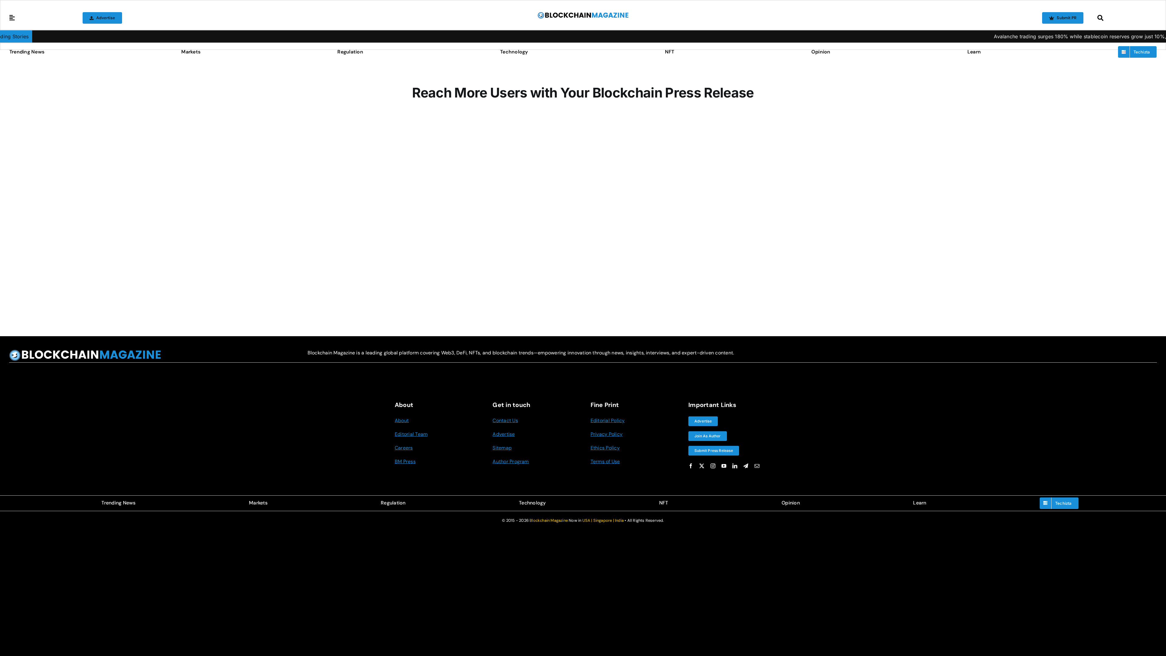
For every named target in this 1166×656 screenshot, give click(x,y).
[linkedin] (734, 465)
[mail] (757, 465)
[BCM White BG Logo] (583, 14)
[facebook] (690, 465)
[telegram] (745, 465)
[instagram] (713, 465)
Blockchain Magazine (549, 520)
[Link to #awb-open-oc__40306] (12, 18)
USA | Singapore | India (603, 520)
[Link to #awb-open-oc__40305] (1125, 18)
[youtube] (723, 465)
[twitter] (701, 465)
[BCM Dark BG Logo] (85, 352)
